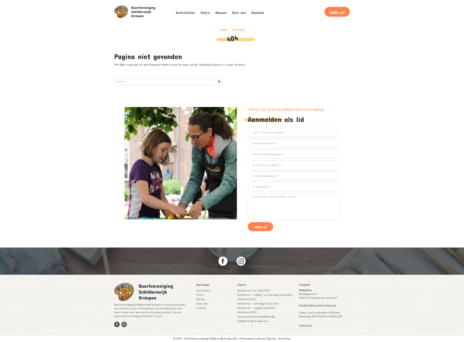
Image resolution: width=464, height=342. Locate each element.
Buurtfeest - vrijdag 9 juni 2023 (256, 308)
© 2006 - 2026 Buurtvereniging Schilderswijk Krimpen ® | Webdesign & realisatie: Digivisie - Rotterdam (232, 338)
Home (223, 29)
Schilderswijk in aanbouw (252, 321)
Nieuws (221, 11)
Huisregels (305, 325)
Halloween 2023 (246, 299)
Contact (257, 11)
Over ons (239, 11)
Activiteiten (185, 11)
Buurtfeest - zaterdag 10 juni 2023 (258, 303)
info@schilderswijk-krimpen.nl (317, 305)
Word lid (337, 11)
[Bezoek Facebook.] (222, 261)
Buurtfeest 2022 (247, 312)
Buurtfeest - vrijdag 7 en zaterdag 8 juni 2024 (264, 294)
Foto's (205, 11)
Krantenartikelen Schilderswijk (256, 316)
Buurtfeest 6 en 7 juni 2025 (253, 290)
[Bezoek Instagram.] (241, 261)
